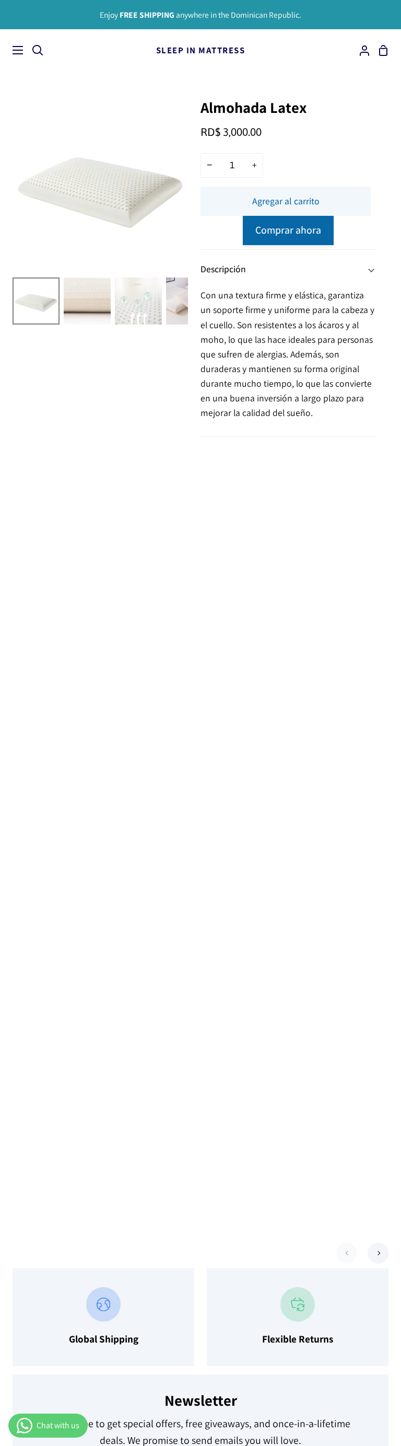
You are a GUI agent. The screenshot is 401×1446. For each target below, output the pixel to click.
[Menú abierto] (12, 50)
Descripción (223, 269)
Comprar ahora (288, 230)
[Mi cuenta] (360, 50)
